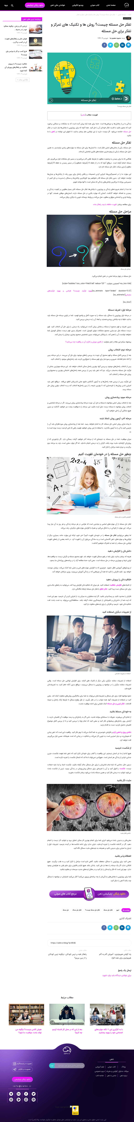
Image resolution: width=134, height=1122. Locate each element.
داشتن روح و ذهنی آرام (122, 732)
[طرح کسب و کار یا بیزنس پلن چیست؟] (35, 54)
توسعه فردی (122, 14)
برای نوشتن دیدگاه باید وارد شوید (116, 975)
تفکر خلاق (103, 589)
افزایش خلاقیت (115, 585)
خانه (129, 14)
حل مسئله (127, 131)
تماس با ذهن (111, 1075)
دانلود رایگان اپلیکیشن (34, 5)
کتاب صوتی (94, 5)
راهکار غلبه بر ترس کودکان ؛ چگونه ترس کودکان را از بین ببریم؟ (67, 956)
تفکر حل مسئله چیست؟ (92, 910)
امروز (117, 910)
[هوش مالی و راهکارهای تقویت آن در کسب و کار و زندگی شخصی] (35, 41)
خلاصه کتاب (100, 1075)
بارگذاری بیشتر (23, 79)
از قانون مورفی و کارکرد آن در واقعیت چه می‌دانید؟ (84, 341)
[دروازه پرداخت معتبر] (75, 1110)
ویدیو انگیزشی (77, 5)
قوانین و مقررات (111, 1071)
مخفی (83, 115)
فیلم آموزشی (99, 1067)
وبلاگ (123, 1067)
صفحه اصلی (111, 5)
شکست (122, 768)
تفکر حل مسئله (108, 910)
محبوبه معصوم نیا (115, 38)
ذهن (53, 131)
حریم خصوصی (100, 1071)
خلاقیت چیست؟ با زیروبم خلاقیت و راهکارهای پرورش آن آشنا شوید (16, 67)
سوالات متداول (123, 1071)
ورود (6, 5)
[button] (12, 6)
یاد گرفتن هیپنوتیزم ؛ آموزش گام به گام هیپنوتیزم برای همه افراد (115, 956)
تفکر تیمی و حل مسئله (116, 703)
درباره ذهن (123, 1075)
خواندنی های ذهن (57, 5)
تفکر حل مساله (77, 910)
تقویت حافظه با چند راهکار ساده (105, 204)
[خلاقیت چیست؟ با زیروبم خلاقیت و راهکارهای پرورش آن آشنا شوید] (35, 66)
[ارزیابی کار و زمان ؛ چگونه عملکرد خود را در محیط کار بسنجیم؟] (35, 29)
